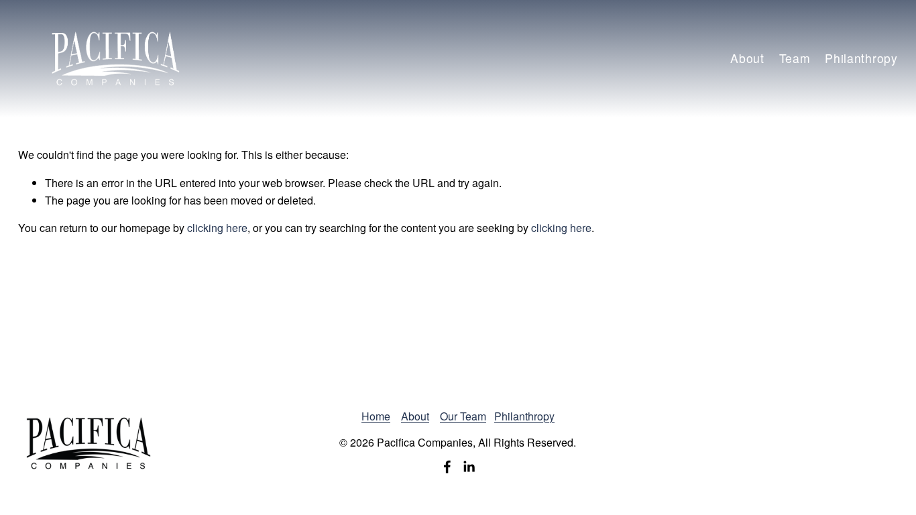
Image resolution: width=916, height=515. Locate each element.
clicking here (217, 227)
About (747, 58)
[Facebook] (447, 466)
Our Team (463, 416)
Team (795, 58)
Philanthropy (861, 58)
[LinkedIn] (468, 466)
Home (375, 416)
